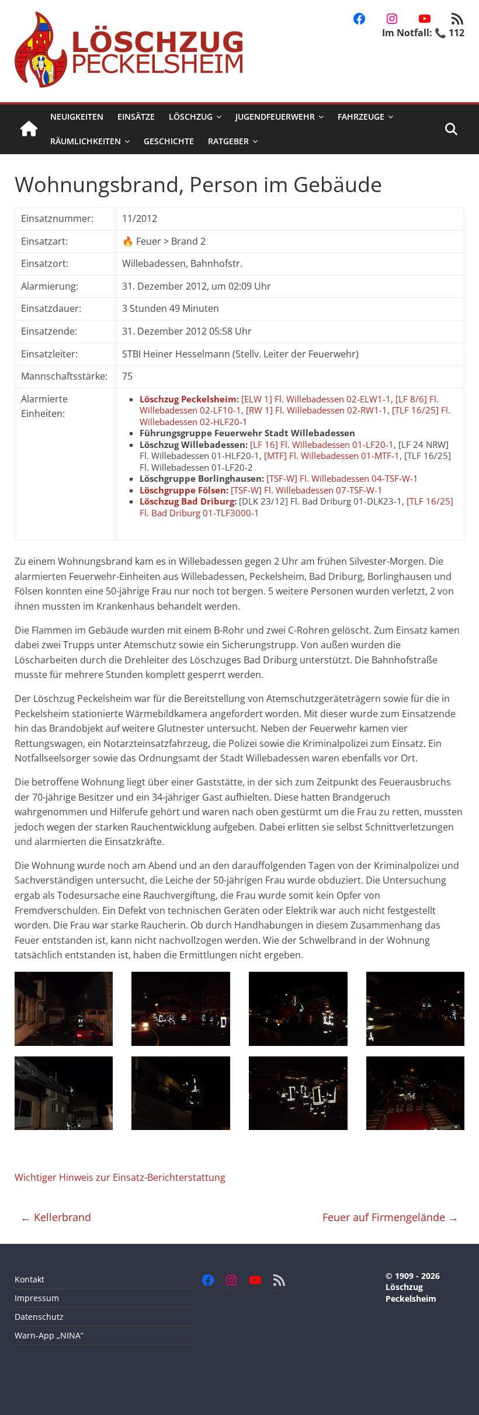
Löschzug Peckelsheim (188, 399)
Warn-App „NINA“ (49, 1335)
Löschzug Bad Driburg (187, 501)
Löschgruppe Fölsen (183, 490)
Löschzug (191, 116)
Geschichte (169, 141)
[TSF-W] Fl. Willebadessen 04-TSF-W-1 (342, 478)
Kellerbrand (55, 1217)
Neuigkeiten (76, 116)
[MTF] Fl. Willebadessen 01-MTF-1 (332, 455)
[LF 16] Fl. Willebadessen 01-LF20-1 (322, 444)
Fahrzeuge (361, 116)
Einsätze (136, 116)
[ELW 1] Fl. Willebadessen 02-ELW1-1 (316, 399)
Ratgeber (228, 141)
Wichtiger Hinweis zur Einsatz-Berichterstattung (120, 1177)
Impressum (37, 1297)
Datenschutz (39, 1316)
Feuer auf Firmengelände (390, 1217)
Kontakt (29, 1279)
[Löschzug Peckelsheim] (29, 129)
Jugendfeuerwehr (275, 116)
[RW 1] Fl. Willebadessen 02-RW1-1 (316, 410)
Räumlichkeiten (85, 141)
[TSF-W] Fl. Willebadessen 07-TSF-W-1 (307, 490)
